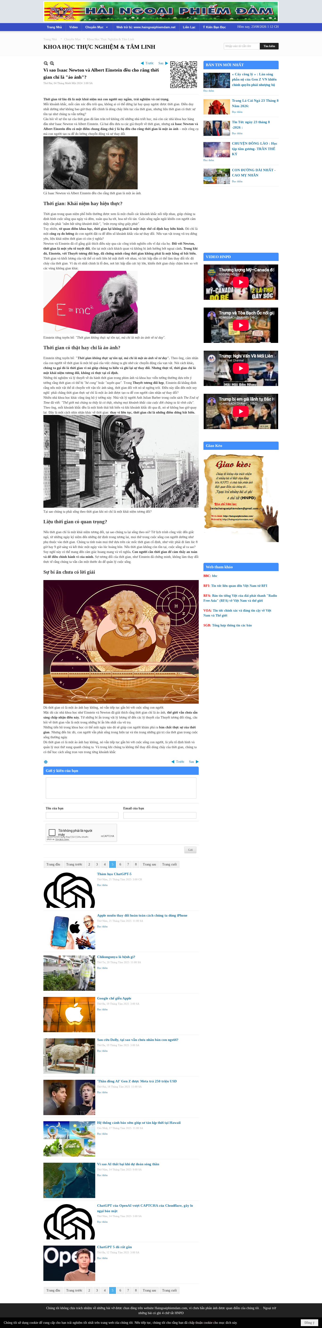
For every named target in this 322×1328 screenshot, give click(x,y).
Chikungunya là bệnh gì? (116, 957)
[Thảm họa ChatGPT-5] (69, 890)
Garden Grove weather (241, 250)
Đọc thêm (102, 885)
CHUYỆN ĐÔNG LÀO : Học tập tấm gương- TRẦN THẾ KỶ (254, 149)
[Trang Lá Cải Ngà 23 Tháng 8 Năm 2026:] (216, 106)
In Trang (45, 761)
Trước (149, 63)
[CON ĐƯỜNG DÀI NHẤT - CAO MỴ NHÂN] (216, 176)
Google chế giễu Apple (114, 998)
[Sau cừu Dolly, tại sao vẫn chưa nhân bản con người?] (69, 1056)
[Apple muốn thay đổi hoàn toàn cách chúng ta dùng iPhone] (69, 931)
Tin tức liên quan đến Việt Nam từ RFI (239, 586)
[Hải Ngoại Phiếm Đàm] (161, 11)
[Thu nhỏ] (45, 63)
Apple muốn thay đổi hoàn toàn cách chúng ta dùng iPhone (142, 915)
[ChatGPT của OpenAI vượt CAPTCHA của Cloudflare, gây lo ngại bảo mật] (69, 1221)
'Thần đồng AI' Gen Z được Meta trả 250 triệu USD (137, 1081)
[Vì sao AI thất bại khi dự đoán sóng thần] (69, 1180)
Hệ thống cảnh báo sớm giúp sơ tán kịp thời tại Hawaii (139, 1123)
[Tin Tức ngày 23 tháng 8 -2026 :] (216, 128)
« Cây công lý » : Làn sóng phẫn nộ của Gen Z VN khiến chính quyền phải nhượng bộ (254, 79)
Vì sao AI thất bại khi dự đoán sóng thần (128, 1164)
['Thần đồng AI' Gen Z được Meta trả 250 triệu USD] (69, 1097)
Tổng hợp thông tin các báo (232, 625)
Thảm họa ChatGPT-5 (114, 874)
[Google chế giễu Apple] (69, 1014)
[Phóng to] (52, 63)
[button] (97, 27)
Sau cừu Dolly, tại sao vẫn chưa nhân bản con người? (137, 1040)
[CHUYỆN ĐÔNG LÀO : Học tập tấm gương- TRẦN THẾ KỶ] (216, 149)
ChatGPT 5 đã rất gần (114, 1247)
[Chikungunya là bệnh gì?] (69, 973)
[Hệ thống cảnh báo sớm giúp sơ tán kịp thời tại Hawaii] (69, 1139)
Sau (160, 63)
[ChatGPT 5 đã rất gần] (69, 1263)
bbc (214, 576)
